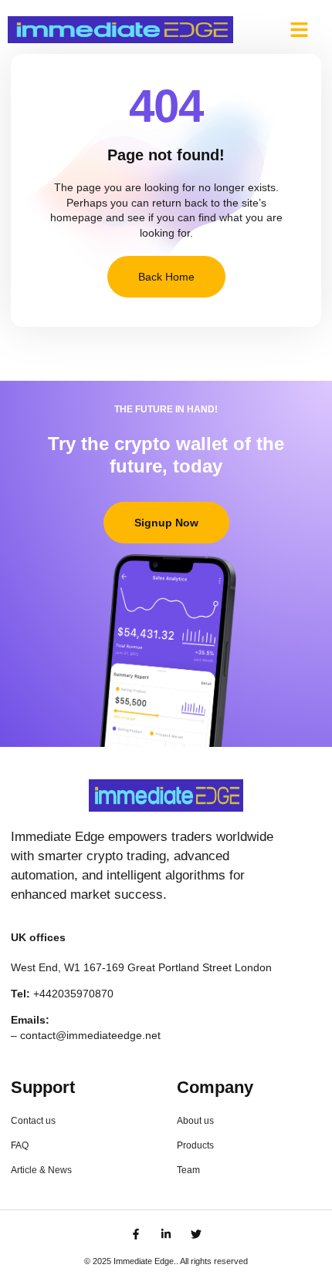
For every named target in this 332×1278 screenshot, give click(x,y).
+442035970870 (73, 993)
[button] (298, 30)
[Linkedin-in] (166, 1234)
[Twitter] (196, 1234)
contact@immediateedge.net (90, 1035)
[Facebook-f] (136, 1234)
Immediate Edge (143, 1261)
